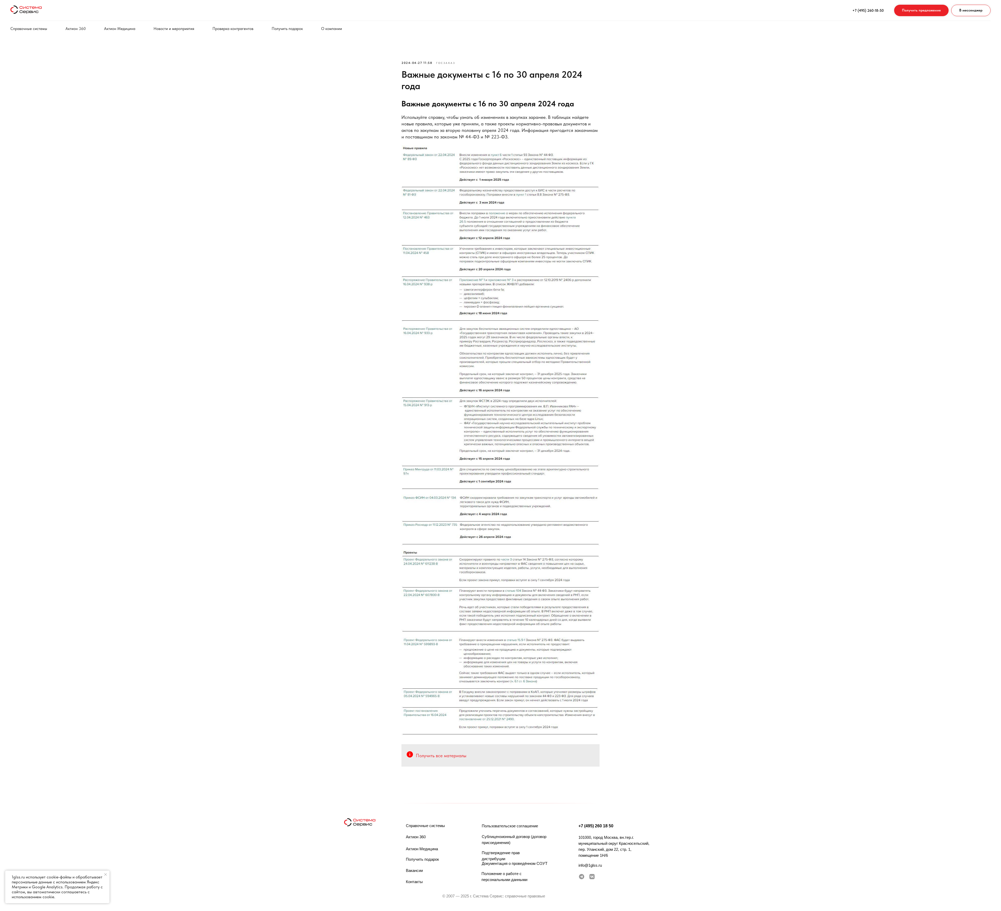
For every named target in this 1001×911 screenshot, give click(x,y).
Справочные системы (28, 28)
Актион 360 (75, 28)
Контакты (414, 881)
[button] (921, 10)
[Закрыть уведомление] (105, 874)
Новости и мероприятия (174, 28)
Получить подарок (287, 28)
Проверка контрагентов (232, 28)
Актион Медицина (119, 28)
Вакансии (414, 870)
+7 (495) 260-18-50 (868, 10)
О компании (331, 28)
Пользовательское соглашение (510, 826)
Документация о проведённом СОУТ (514, 863)
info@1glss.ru (590, 865)
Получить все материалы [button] (441, 755)
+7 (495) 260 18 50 (595, 826)
